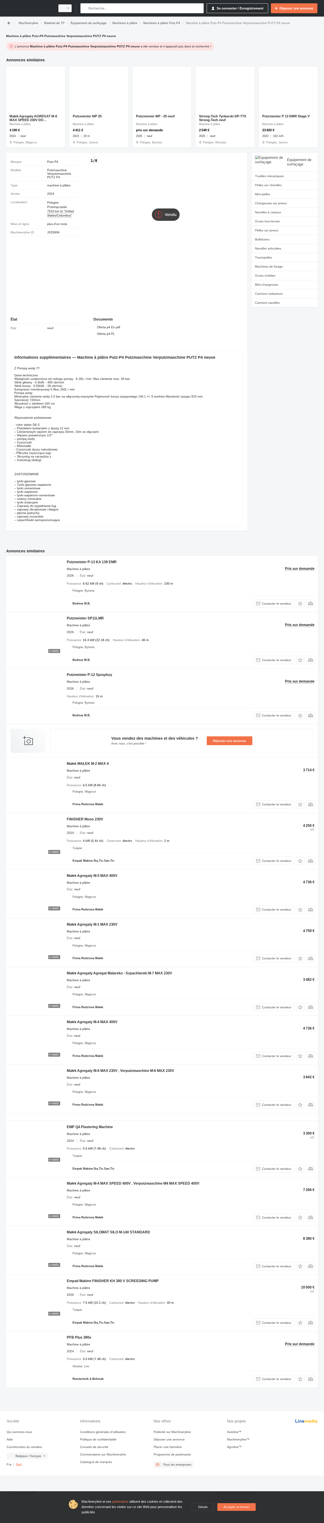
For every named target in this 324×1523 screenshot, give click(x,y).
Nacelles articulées (268, 248)
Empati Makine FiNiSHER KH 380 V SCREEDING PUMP (113, 1281)
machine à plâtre (59, 185)
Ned (19, 1464)
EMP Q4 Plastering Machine (90, 1127)
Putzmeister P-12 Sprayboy (89, 675)
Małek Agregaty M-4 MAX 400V (92, 1022)
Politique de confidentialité (98, 1439)
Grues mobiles (265, 275)
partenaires (120, 1501)
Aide (10, 1439)
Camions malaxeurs (269, 293)
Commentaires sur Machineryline (103, 1454)
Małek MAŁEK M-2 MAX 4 (88, 763)
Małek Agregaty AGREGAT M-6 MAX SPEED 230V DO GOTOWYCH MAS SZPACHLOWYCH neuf (33, 118)
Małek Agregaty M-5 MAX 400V (92, 876)
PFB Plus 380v (79, 1337)
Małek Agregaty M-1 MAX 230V (92, 924)
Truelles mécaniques (269, 176)
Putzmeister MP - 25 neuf (155, 116)
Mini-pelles (262, 194)
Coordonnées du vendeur (24, 1447)
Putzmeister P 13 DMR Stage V (286, 116)
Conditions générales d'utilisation (103, 1432)
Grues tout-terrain (267, 221)
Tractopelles (263, 257)
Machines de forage (269, 266)
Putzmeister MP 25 (87, 116)
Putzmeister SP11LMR (85, 618)
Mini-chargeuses (266, 284)
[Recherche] (85, 8)
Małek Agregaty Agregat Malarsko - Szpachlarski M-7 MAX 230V (119, 973)
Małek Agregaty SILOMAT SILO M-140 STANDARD (108, 1232)
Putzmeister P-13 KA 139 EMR (92, 562)
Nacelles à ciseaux (268, 212)
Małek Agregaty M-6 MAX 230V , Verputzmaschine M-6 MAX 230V (120, 1071)
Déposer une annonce (229, 741)
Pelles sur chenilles (268, 185)
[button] (300, 603)
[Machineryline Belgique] (30, 8)
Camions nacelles (267, 302)
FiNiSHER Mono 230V (85, 819)
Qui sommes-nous (19, 1432)
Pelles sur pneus (266, 230)
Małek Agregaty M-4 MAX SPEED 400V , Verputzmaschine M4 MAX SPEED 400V (133, 1183)
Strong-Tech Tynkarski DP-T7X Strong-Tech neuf (222, 118)
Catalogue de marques (96, 1462)
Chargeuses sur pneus (271, 203)
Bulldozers (262, 239)
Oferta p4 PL (105, 334)
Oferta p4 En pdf (108, 327)
